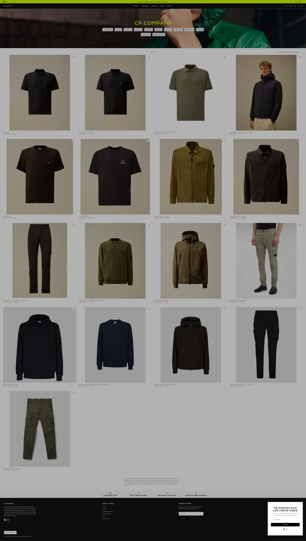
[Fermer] (301, 504)
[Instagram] (286, 529)
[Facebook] (284, 529)
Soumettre (285, 524)
